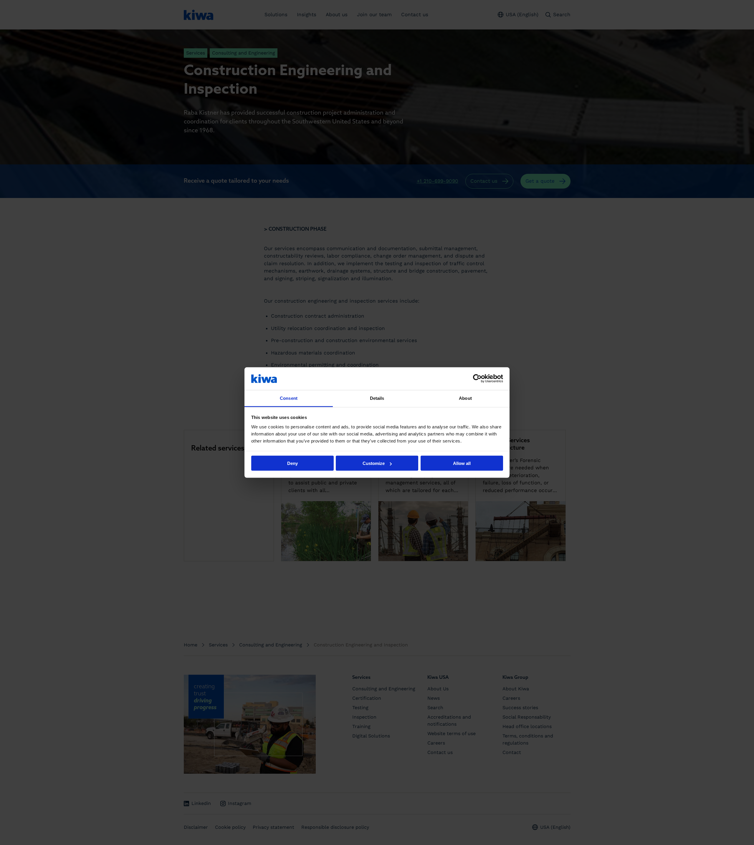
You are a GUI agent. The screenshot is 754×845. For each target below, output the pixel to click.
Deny (292, 463)
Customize (374, 463)
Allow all (462, 463)
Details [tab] (377, 397)
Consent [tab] (288, 397)
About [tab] (465, 397)
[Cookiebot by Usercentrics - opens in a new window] (477, 378)
